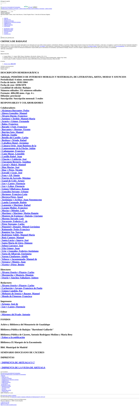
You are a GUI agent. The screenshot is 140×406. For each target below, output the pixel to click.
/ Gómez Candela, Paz (12, 290)
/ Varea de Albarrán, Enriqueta (16, 253)
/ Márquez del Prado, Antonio (15, 314)
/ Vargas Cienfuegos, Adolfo (14, 256)
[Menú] (35, 7)
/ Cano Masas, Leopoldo (12, 153)
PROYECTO (5, 377)
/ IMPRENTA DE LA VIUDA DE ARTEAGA (23, 367)
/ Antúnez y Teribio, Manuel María (18, 118)
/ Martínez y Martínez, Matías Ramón (19, 213)
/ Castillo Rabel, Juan (11, 156)
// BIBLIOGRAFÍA (8, 24)
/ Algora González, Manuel (14, 113)
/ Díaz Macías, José (10, 167)
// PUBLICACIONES (9, 21)
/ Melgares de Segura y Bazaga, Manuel (20, 293)
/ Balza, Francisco (9, 124)
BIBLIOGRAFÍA (6, 382)
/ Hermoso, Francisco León (14, 194)
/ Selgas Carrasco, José (12, 245)
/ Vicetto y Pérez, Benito (12, 264)
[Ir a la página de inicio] (26, 8)
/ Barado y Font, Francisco (14, 126)
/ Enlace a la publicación (13, 337)
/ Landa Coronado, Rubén (14, 202)
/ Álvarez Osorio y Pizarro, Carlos (17, 272)
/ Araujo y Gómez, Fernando (15, 121)
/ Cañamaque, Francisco (13, 151)
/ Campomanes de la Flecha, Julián (18, 148)
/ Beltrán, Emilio (9, 134)
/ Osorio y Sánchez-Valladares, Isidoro (19, 277)
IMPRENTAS (5, 381)
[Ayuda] (30, 7)
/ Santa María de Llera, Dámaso (16, 243)
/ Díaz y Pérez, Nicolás (12, 170)
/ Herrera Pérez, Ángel (12, 197)
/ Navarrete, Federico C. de (14, 221)
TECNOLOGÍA (5, 387)
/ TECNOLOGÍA (8, 31)
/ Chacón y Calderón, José (14, 159)
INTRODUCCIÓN (5, 385)
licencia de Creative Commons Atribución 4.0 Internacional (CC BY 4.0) (28, 396)
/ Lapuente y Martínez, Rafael (15, 205)
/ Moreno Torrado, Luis (12, 218)
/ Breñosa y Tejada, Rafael (14, 140)
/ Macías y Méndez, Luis (13, 210)
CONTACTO (4, 391)
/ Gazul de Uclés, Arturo (12, 180)
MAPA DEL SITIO (6, 390)
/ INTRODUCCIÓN (8, 28)
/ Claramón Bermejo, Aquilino (16, 161)
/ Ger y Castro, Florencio (13, 183)
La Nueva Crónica (92, 46)
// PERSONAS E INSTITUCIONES (12, 22)
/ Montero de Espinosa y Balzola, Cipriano (22, 216)
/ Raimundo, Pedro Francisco (15, 229)
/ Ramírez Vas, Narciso (12, 232)
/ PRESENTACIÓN (8, 30)
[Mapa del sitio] (24, 7)
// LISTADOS (7, 26)
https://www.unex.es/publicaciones (9, 404)
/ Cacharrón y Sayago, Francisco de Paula (21, 288)
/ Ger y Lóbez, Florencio (13, 186)
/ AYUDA (6, 32)
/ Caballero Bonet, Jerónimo (15, 143)
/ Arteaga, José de (9, 304)
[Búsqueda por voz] (15, 10)
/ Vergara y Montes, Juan (13, 261)
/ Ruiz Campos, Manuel (12, 237)
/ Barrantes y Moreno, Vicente (15, 129)
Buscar (3, 13)
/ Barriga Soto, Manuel (12, 132)
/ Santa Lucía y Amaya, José (15, 240)
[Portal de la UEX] (10, 7)
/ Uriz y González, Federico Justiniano (20, 251)
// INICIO (6, 18)
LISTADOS (4, 383)
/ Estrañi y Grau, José (11, 172)
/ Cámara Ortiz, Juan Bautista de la (18, 145)
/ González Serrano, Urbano (14, 191)
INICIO (3, 375)
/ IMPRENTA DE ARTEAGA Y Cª (18, 362)
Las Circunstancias (120, 46)
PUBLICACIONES (6, 378)
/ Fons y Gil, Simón (10, 175)
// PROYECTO (7, 19)
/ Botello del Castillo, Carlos (14, 137)
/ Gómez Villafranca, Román (15, 189)
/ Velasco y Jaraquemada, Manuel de (19, 259)
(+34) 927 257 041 (5, 402)
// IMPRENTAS (7, 23)
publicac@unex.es (5, 403)
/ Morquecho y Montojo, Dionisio (17, 275)
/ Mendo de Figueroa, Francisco (16, 296)
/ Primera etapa (10, 64)
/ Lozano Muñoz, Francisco (14, 207)
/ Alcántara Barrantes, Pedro (15, 110)
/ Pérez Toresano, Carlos (12, 224)
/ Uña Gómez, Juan (10, 248)
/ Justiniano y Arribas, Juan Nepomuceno (21, 199)
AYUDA (3, 389)
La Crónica (42, 46)
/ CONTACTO (7, 34)
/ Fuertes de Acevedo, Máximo (16, 178)
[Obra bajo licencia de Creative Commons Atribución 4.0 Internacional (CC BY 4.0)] (8, 395)
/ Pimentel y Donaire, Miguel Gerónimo (20, 226)
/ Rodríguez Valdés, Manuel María (18, 234)
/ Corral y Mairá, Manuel (13, 164)
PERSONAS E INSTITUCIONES (10, 379)
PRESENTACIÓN (6, 386)
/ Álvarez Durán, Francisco (14, 116)
